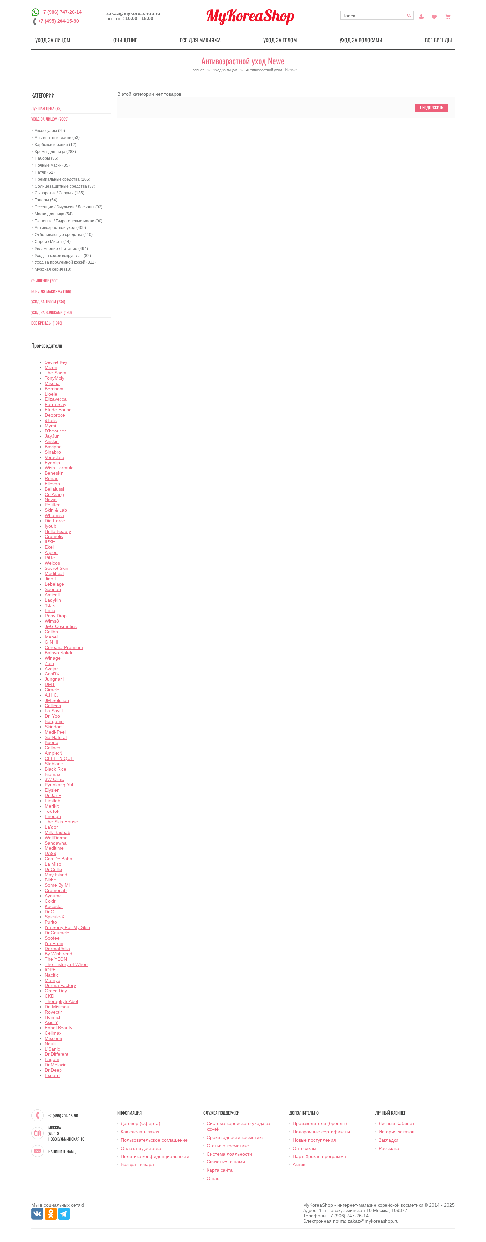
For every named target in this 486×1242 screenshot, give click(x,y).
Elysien (52, 790)
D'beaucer (55, 430)
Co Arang (54, 494)
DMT (50, 684)
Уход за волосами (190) (51, 312)
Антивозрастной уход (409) (60, 227)
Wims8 (52, 621)
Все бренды (438, 40)
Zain (49, 663)
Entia (50, 610)
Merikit (52, 806)
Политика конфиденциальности (155, 1156)
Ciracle (52, 689)
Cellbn (51, 631)
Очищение (125, 40)
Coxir (50, 901)
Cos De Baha (58, 858)
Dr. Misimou (57, 1006)
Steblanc (54, 763)
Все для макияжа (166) (51, 291)
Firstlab (52, 800)
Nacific (52, 975)
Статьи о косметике (228, 1145)
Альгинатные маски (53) (57, 137)
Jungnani (54, 679)
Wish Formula (59, 467)
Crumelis (54, 536)
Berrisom (54, 388)
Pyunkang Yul (59, 784)
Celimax (53, 1033)
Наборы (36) (46, 158)
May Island (56, 874)
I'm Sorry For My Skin (67, 927)
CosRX (52, 673)
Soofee (52, 938)
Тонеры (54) (46, 200)
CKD (49, 996)
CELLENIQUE (59, 758)
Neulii (50, 1043)
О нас (213, 1178)
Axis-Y (51, 1022)
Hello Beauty (58, 531)
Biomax (52, 774)
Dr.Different (56, 1054)
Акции (299, 1164)
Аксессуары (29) (50, 130)
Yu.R (50, 605)
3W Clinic (54, 779)
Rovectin (54, 1012)
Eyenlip (52, 462)
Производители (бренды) (320, 1123)
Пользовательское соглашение (154, 1140)
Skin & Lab (56, 510)
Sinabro (53, 452)
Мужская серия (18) (53, 269)
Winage (53, 658)
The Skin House (61, 821)
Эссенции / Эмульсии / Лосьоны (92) (68, 207)
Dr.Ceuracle (57, 932)
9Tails (51, 420)
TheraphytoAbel (61, 1001)
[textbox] (377, 15)
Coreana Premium (64, 647)
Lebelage (54, 584)
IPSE (50, 541)
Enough (53, 816)
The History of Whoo (66, 964)
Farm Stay (55, 404)
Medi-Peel (55, 732)
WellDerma (56, 837)
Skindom (54, 726)
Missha (52, 383)
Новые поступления (314, 1140)
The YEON (56, 959)
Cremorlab (56, 890)
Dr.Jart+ (53, 795)
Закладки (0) (434, 16)
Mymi (50, 425)
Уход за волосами (361, 40)
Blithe (50, 879)
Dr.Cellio (53, 869)
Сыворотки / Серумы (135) (59, 193)
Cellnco (52, 747)
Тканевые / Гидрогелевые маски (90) (68, 221)
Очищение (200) (44, 280)
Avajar (51, 668)
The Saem (55, 372)
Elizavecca (56, 399)
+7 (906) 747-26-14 (61, 11)
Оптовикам (304, 1148)
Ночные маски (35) (52, 165)
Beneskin (54, 473)
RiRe (50, 557)
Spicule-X (54, 916)
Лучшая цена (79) (46, 108)
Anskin (52, 441)
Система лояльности (229, 1153)
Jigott (50, 578)
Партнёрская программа (319, 1156)
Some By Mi (57, 885)
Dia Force (55, 520)
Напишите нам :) (62, 1151)
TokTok (52, 811)
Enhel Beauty (58, 1027)
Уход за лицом (52, 40)
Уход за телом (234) (48, 301)
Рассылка (389, 1148)
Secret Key (56, 362)
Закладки (388, 1140)
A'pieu (51, 552)
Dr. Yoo (52, 716)
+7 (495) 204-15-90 (58, 21)
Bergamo (54, 721)
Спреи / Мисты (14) (53, 241)
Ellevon (52, 483)
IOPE (50, 969)
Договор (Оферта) (140, 1123)
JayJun (52, 436)
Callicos (53, 705)
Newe (51, 499)
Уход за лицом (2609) (49, 118)
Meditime (54, 848)
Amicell (52, 594)
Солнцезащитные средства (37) (65, 186)
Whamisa (54, 515)
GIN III (51, 642)
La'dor (51, 827)
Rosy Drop (56, 615)
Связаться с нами (226, 1161)
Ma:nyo (52, 980)
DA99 (50, 853)
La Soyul (54, 710)
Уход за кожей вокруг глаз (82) (63, 255)
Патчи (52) (45, 172)
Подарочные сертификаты (321, 1131)
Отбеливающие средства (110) (64, 234)
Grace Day (56, 990)
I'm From (54, 943)
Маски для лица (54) (54, 214)
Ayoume (53, 895)
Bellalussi (54, 489)
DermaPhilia (57, 948)
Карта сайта (220, 1170)
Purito (51, 922)
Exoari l (52, 1075)
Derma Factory (60, 985)
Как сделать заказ (140, 1131)
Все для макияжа (200, 40)
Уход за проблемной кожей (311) (65, 262)
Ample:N (53, 753)
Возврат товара (137, 1164)
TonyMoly (54, 378)
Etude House (58, 409)
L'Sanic (52, 1049)
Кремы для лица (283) (55, 151)
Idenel (51, 636)
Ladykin (53, 600)
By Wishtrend (58, 953)
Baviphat (54, 446)
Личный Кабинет (396, 1123)
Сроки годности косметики (235, 1137)
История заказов (396, 1131)
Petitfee (53, 504)
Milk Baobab (57, 832)
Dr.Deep (53, 1070)
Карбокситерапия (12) (55, 144)
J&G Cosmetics (61, 626)
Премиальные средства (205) (62, 179)
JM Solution (57, 700)
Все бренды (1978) (46, 323)
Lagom (52, 1059)
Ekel (49, 547)
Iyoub (50, 526)
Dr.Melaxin (56, 1064)
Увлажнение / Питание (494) (61, 248)
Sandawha (56, 842)
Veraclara (54, 457)
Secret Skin (56, 568)
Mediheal (54, 573)
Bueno (51, 742)
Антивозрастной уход (264, 70)
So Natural (56, 737)
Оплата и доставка (141, 1148)
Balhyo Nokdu (59, 652)
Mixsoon (53, 1038)
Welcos (52, 563)
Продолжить (431, 107)
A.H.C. (51, 695)
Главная (197, 70)
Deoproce (55, 415)
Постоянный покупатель (421, 16)
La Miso (53, 864)
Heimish (53, 1017)
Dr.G (49, 911)
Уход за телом (280, 40)
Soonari (53, 589)
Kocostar (54, 906)
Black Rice (55, 769)
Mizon (51, 367)
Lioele (51, 394)
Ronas (51, 478)
